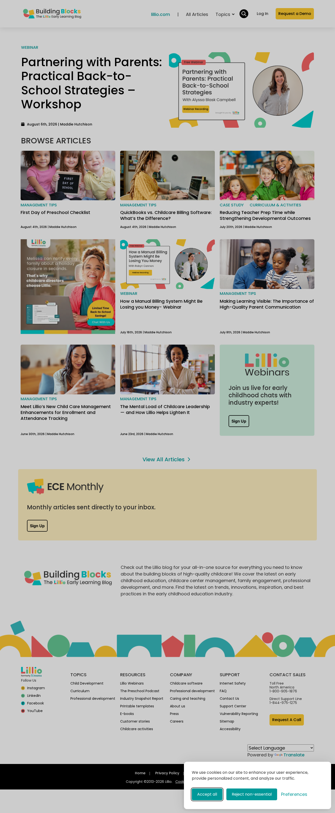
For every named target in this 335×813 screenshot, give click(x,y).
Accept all (207, 794)
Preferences (294, 794)
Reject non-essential (252, 794)
